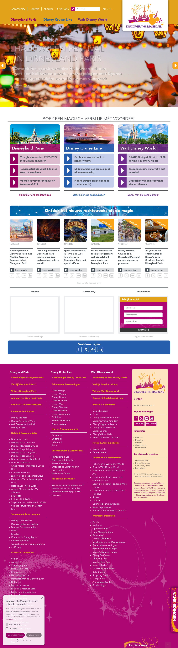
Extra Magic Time (19, 569)
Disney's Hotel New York (23, 443)
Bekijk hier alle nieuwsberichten (89, 283)
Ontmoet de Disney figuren (24, 537)
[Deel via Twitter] (18, 275)
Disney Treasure (60, 407)
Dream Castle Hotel (20, 463)
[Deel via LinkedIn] (30, 275)
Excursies (56, 495)
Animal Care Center (102, 582)
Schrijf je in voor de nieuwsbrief (143, 336)
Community (18, 9)
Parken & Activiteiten (22, 412)
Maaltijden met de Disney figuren (27, 579)
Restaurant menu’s (20, 585)
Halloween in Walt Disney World (108, 464)
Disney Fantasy (59, 401)
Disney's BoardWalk (102, 434)
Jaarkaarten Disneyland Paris (26, 398)
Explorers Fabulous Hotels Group (27, 476)
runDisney (16, 547)
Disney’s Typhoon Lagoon (105, 424)
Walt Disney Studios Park (23, 424)
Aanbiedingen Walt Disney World (109, 378)
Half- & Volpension (20, 575)
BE (110, 9)
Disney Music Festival (21, 521)
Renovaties (16, 572)
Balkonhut (57, 442)
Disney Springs (99, 431)
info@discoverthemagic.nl (144, 405)
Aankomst (16, 562)
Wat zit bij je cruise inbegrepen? (68, 485)
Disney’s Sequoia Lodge (23, 449)
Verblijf (14, 559)
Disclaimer (139, 440)
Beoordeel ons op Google (35, 336)
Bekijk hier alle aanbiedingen (35, 195)
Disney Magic (58, 391)
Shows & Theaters (60, 464)
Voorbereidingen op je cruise (66, 492)
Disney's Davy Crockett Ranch (25, 459)
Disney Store (140, 468)
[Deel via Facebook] (12, 275)
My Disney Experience (103, 569)
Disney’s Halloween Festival (24, 524)
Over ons (63, 9)
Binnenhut (57, 436)
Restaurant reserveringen (23, 589)
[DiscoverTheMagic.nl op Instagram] (146, 418)
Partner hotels (99, 452)
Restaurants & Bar (60, 457)
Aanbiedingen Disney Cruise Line (69, 378)
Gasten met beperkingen (23, 592)
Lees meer (9, 619)
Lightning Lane (99, 559)
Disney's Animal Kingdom (105, 421)
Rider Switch (98, 572)
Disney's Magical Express (104, 552)
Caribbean (57, 417)
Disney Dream (59, 397)
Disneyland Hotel (19, 439)
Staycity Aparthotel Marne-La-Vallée (28, 503)
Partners (138, 443)
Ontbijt (14, 582)
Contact (34, 9)
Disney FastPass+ (101, 555)
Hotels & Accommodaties (105, 443)
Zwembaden (58, 470)
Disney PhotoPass (101, 562)
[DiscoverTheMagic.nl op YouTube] (152, 418)
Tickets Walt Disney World (106, 391)
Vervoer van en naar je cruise (66, 488)
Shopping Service (101, 575)
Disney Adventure (61, 414)
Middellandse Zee (61, 421)
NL (104, 9)
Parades (15, 534)
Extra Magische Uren (102, 532)
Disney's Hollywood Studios (106, 418)
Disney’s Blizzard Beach (103, 428)
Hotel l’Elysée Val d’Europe (24, 486)
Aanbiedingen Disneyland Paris (27, 378)
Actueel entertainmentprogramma (28, 544)
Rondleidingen (99, 585)
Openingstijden (19, 566)
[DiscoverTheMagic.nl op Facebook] (136, 418)
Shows (14, 531)
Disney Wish (58, 404)
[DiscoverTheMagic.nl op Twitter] (141, 418)
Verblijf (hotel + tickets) (23, 385)
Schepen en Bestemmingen (66, 385)
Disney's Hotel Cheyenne (23, 453)
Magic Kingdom (100, 411)
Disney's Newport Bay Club (24, 446)
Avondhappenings (20, 541)
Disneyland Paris (23, 19)
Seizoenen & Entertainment (25, 514)
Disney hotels (99, 449)
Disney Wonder (59, 394)
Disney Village (18, 428)
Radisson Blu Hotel (20, 473)
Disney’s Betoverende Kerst (24, 527)
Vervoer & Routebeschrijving (26, 405)
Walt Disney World (92, 19)
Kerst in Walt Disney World (105, 467)
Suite (54, 446)
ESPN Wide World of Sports (106, 438)
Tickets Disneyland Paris (23, 391)
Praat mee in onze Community (89, 336)
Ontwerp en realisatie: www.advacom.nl (148, 477)
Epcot (95, 414)
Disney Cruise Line (57, 19)
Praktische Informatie (22, 553)
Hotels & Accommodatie (24, 433)
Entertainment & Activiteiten (67, 451)
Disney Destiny (59, 411)
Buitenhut (56, 439)
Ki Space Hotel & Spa (21, 499)
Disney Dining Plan (101, 539)
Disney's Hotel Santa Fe (22, 456)
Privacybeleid (140, 448)
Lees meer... (17, 85)
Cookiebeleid (140, 445)
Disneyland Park (19, 418)
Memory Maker (99, 565)
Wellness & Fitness (61, 474)
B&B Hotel (16, 496)
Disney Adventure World (23, 421)
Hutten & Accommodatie (65, 429)
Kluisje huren (98, 579)
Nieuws (48, 9)
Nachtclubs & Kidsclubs (63, 460)
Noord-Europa (59, 424)
